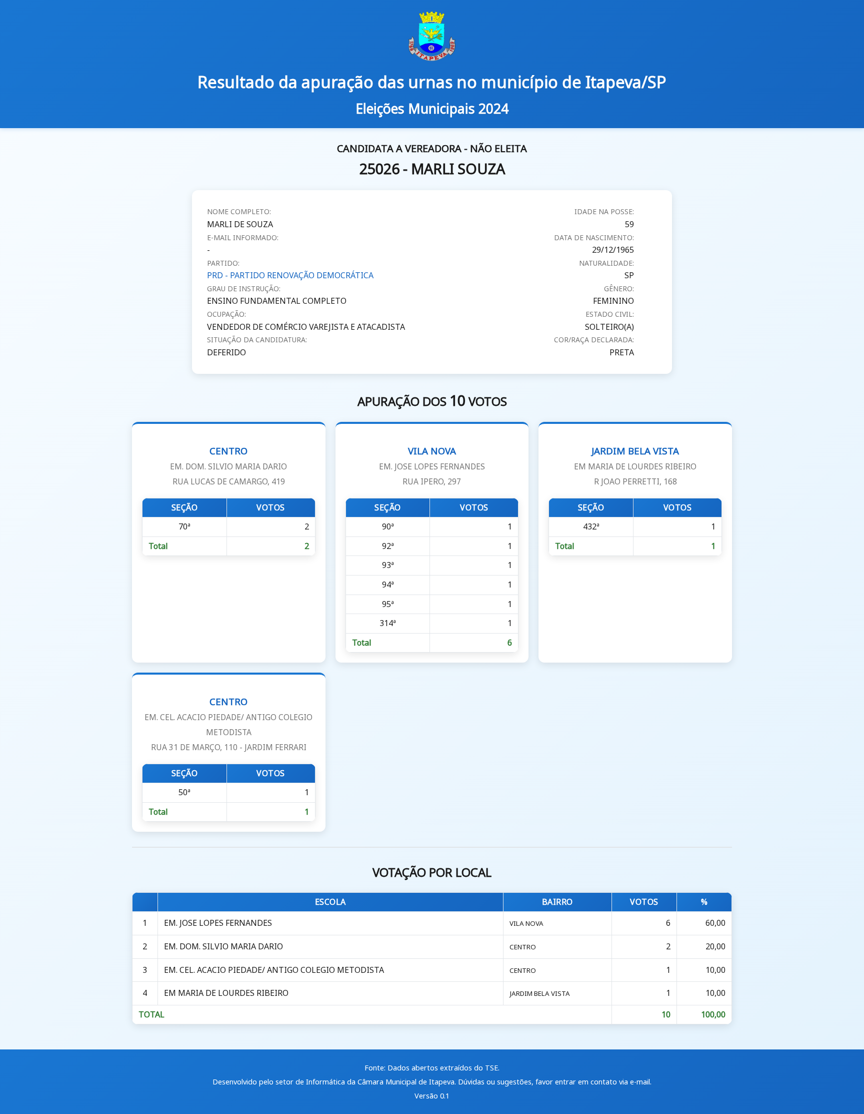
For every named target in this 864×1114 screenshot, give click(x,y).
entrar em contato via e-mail (602, 1081)
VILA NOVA (432, 465)
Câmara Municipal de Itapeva (406, 1081)
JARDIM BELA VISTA (635, 465)
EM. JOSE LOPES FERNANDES (218, 922)
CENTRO (228, 465)
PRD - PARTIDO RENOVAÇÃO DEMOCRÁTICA (290, 275)
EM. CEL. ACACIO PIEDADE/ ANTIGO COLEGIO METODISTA (274, 969)
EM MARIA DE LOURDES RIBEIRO (226, 992)
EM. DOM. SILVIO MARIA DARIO (223, 946)
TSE (491, 1067)
